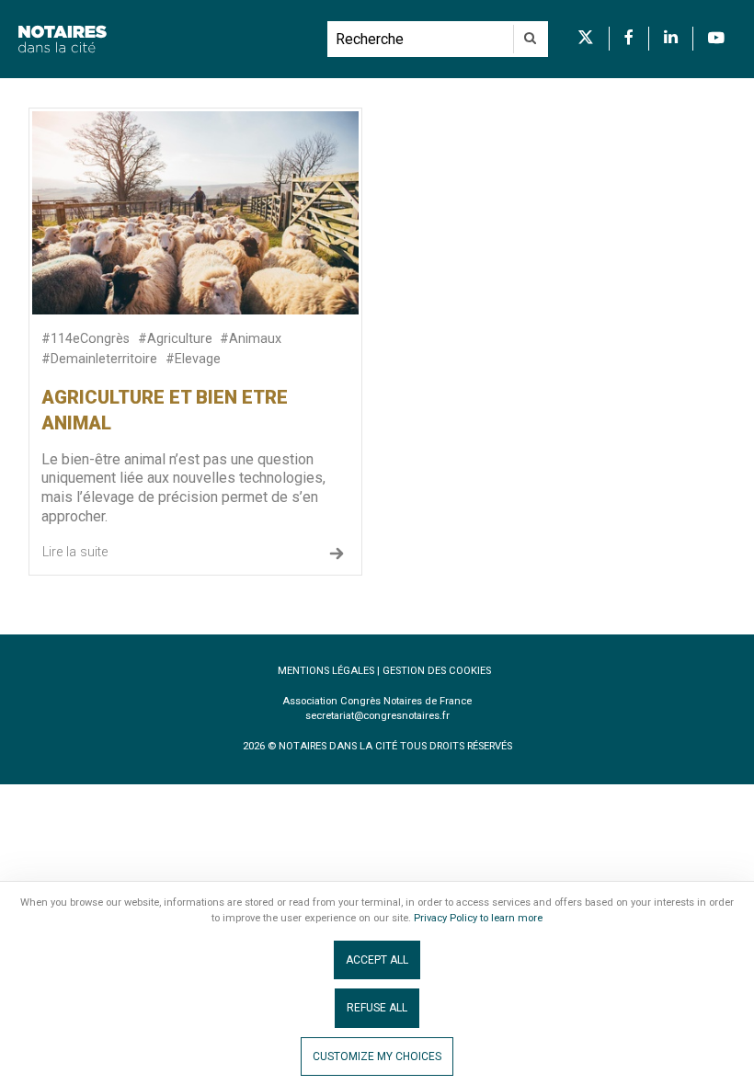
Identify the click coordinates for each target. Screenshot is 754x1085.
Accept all (377, 960)
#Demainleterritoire (99, 359)
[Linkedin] (670, 39)
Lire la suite (75, 552)
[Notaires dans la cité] (163, 39)
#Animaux (250, 339)
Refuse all (377, 1007)
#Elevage (193, 359)
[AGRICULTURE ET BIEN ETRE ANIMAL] (195, 212)
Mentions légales (326, 671)
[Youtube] (716, 39)
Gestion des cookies (437, 671)
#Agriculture (175, 339)
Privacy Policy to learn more (477, 918)
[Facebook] (629, 39)
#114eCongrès (85, 339)
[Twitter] (586, 39)
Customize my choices (377, 1056)
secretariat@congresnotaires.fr (377, 716)
